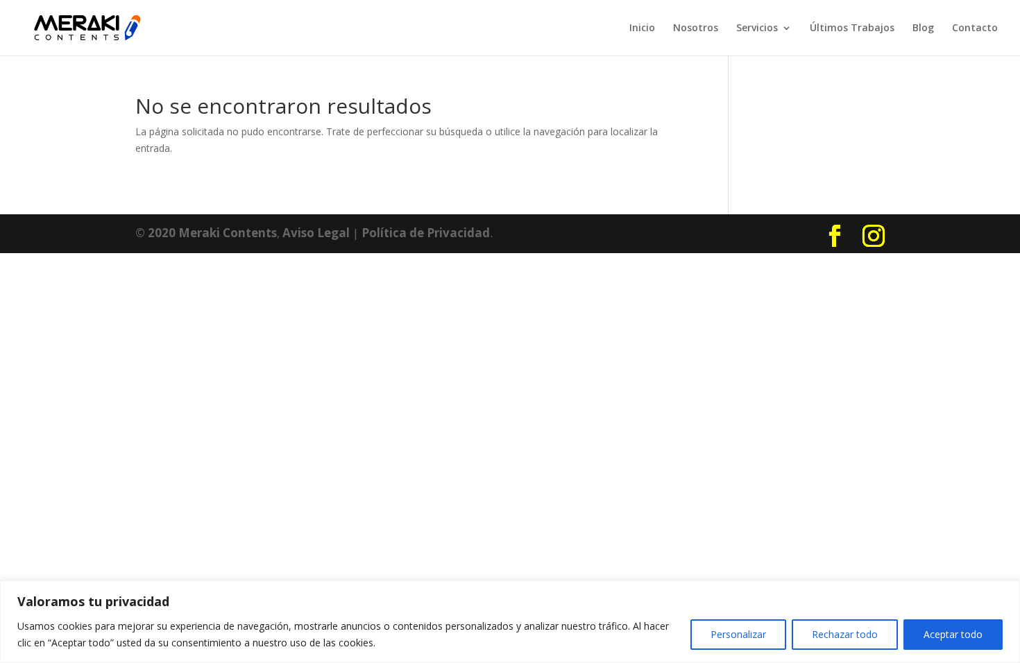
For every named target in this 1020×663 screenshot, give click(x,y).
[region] (510, 621)
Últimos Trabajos (852, 28)
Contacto (975, 28)
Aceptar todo (953, 634)
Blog (923, 28)
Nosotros (695, 28)
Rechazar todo (845, 634)
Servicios (757, 28)
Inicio (642, 28)
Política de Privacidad (426, 233)
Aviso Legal (316, 233)
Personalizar (738, 634)
